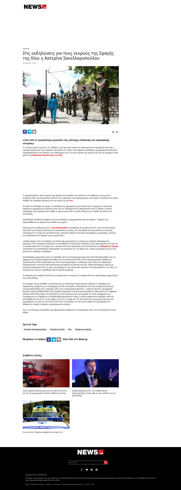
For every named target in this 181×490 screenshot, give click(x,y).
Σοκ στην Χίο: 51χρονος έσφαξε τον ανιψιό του (43, 432)
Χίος (70, 329)
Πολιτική (26, 49)
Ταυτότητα (87, 484)
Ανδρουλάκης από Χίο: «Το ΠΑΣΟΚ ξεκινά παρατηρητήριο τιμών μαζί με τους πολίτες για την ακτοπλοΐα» (94, 393)
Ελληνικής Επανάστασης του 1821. (47, 155)
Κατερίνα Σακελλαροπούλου (35, 329)
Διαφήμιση (49, 484)
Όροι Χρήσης (57, 484)
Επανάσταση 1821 (57, 329)
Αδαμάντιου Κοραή (109, 246)
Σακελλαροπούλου (59, 228)
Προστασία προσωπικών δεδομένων (72, 484)
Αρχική (27, 484)
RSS (93, 484)
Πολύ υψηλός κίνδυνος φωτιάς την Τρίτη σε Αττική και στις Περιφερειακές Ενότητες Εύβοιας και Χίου (44, 392)
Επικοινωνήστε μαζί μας (37, 484)
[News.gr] (35, 7)
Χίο (71, 200)
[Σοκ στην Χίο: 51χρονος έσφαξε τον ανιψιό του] (46, 415)
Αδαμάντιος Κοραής (83, 329)
